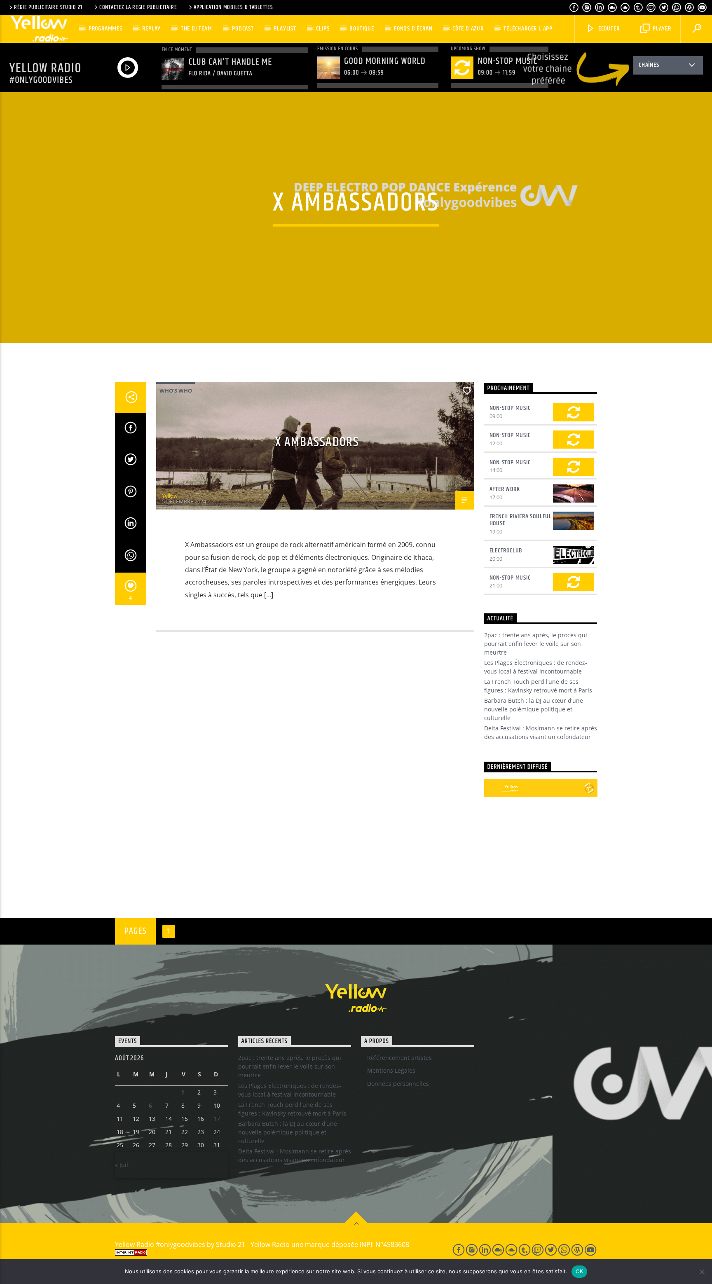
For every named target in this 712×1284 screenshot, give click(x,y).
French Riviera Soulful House (521, 520)
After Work (505, 489)
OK (579, 1271)
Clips (322, 28)
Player (661, 28)
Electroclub (506, 550)
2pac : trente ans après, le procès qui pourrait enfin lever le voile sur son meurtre (535, 643)
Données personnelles (398, 1084)
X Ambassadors (317, 442)
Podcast (243, 28)
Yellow (170, 495)
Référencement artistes (399, 1058)
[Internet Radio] (274, 1252)
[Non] (702, 1272)
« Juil (121, 1165)
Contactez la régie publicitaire (138, 7)
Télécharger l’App (528, 28)
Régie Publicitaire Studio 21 (48, 7)
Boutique (361, 28)
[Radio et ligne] (589, 788)
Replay (151, 28)
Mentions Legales (391, 1070)
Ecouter (608, 28)
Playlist (285, 28)
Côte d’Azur (468, 28)
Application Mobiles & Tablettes (233, 7)
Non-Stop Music (510, 408)
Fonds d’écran (413, 28)
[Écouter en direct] (493, 788)
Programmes (105, 28)
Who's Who (175, 390)
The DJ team (196, 28)
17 (216, 1119)
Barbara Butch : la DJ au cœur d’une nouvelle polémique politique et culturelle (533, 709)
